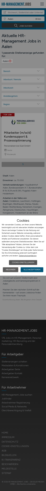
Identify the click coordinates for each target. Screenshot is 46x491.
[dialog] (23, 245)
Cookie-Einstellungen (23, 262)
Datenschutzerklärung (27, 256)
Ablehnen (10, 270)
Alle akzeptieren (32, 270)
